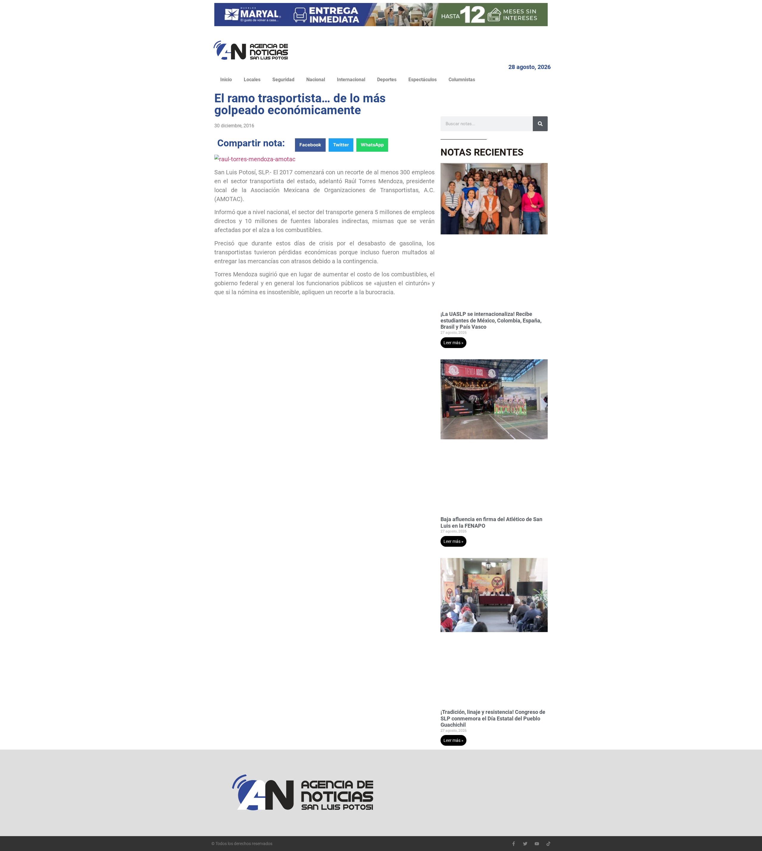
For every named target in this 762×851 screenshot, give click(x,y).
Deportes (386, 79)
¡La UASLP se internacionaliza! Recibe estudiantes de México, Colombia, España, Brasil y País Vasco (491, 320)
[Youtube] (537, 843)
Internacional (351, 79)
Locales (252, 79)
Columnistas (462, 79)
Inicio (226, 79)
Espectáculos (422, 79)
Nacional (315, 79)
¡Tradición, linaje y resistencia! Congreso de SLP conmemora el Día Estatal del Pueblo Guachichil (493, 718)
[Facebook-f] (513, 843)
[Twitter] (525, 843)
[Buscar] (540, 123)
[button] (310, 145)
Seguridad (283, 79)
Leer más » (453, 342)
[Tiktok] (548, 843)
